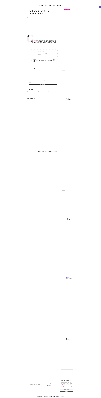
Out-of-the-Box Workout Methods (42, 151)
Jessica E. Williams (30, 15)
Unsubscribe (57, 396)
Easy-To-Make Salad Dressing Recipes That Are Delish (68, 219)
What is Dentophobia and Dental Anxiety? (69, 339)
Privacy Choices (62, 396)
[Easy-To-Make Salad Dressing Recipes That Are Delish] (64, 219)
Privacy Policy (62, 384)
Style (42, 5)
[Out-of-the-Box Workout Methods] (42, 120)
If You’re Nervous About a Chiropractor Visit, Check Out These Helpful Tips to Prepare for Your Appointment (69, 100)
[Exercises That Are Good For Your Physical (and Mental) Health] (53, 120)
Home (39, 5)
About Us (38, 396)
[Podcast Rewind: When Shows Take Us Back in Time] (64, 159)
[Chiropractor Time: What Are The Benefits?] (64, 40)
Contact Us (41, 396)
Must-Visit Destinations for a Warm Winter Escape (69, 279)
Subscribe (54, 396)
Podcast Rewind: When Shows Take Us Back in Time (69, 160)
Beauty (46, 5)
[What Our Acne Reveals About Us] (32, 94)
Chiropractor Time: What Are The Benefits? (69, 40)
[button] (100, 7)
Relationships (59, 5)
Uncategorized (67, 277)
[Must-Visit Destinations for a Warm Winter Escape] (64, 278)
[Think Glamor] (50, 2)
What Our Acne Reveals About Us (31, 98)
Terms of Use (50, 396)
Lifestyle (54, 5)
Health (50, 5)
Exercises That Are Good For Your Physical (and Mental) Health (52, 151)
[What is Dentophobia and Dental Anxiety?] (64, 338)
